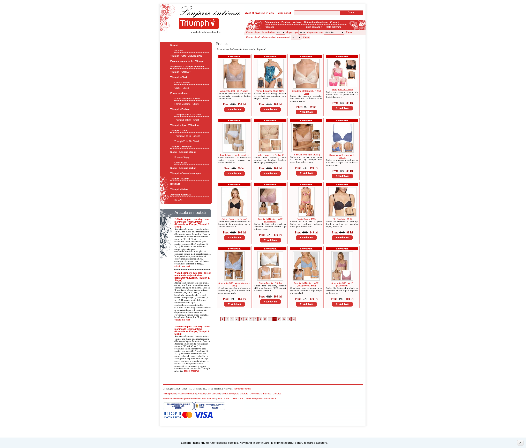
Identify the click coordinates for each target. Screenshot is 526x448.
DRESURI (175, 184)
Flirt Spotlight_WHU (342, 219)
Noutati (174, 45)
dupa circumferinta (265, 32)
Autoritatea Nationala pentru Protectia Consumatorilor (189, 398)
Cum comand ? (314, 27)
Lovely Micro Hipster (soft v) (234, 155)
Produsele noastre (187, 393)
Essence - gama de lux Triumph (187, 61)
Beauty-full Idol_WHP (342, 89)
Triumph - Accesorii (180, 146)
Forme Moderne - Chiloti (186, 104)
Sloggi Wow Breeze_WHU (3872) (342, 156)
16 (293, 319)
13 (279, 319)
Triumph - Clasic (179, 77)
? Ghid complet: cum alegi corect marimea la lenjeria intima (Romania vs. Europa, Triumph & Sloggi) (192, 223)
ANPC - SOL (223, 398)
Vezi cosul (284, 13)
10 (265, 319)
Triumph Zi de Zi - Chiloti (186, 141)
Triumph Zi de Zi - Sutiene (187, 136)
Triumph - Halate (179, 189)
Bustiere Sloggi (181, 157)
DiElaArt (178, 200)
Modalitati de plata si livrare (234, 393)
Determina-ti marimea (316, 22)
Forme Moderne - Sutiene (187, 98)
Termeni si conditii (242, 388)
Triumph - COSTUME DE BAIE (186, 56)
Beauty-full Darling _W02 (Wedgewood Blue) (306, 284)
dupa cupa (292, 32)
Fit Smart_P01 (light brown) (306, 154)
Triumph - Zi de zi (179, 130)
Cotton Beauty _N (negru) (234, 219)
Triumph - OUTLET (180, 72)
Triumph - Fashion (180, 109)
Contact (334, 22)
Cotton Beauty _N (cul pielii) (270, 155)
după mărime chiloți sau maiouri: (272, 37)
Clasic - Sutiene (182, 82)
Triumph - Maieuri (179, 178)
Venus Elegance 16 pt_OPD (270, 91)
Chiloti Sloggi (180, 162)
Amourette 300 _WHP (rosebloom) (342, 284)
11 (270, 319)
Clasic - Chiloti (181, 88)
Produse (286, 22)
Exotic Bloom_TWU (306, 219)
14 (284, 319)
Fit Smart (178, 50)
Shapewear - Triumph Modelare (187, 66)
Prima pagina (272, 22)
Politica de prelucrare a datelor (261, 398)
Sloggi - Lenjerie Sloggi (183, 152)
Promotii (269, 27)
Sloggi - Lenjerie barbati (183, 168)
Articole (297, 22)
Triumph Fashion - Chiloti (186, 120)
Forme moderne (179, 93)
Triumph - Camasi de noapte (185, 173)
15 (288, 319)
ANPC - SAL (238, 398)
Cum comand (213, 393)
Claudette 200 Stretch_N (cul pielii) (306, 92)
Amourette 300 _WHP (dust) (234, 91)
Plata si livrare (333, 27)
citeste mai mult (182, 266)
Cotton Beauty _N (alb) (270, 283)
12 (274, 319)
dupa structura (315, 32)
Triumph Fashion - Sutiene (187, 114)
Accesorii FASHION (180, 194)
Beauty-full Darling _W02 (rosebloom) (270, 220)
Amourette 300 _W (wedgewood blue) (234, 284)
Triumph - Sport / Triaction (184, 125)
